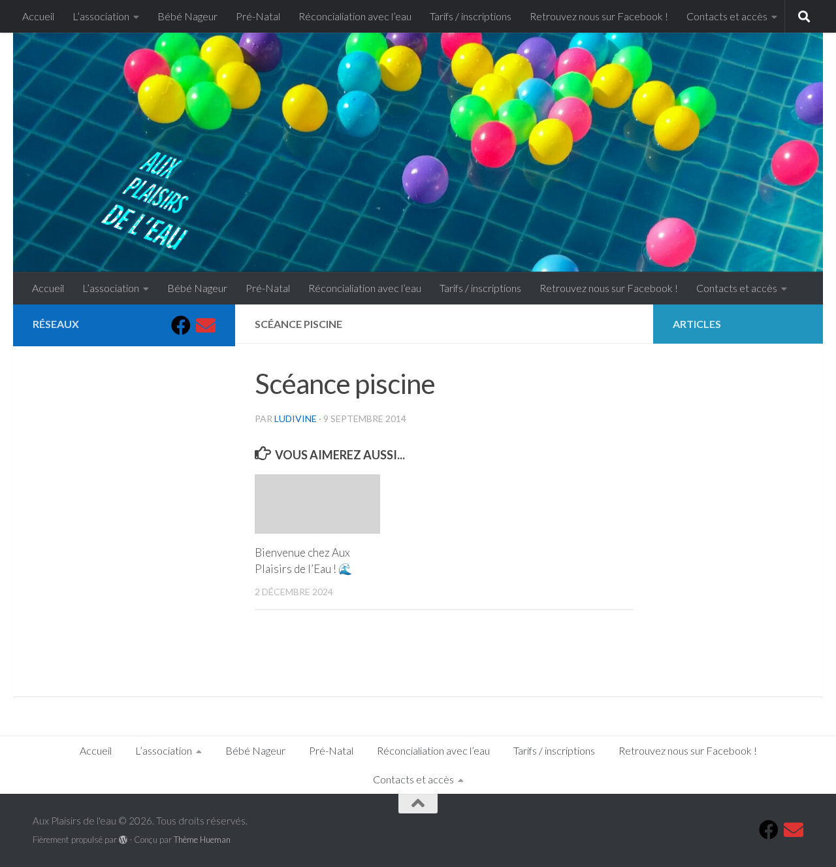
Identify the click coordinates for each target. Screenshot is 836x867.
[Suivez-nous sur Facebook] (181, 325)
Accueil (38, 16)
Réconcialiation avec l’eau (354, 16)
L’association (100, 16)
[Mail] (206, 325)
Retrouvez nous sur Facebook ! (599, 16)
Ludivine (295, 418)
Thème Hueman (202, 839)
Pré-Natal (258, 16)
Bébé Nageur (187, 16)
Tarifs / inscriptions (470, 16)
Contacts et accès (726, 16)
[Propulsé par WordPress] (123, 840)
